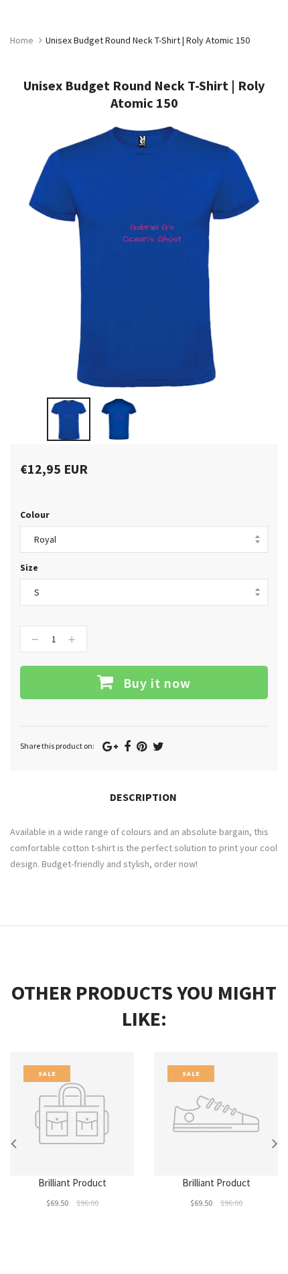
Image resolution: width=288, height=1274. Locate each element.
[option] (69, 419)
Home (21, 40)
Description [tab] (143, 797)
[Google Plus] (110, 746)
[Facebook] (127, 746)
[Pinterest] (142, 746)
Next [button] (274, 1142)
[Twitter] (158, 746)
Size (29, 567)
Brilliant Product (72, 1182)
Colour (35, 515)
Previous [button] (13, 1142)
